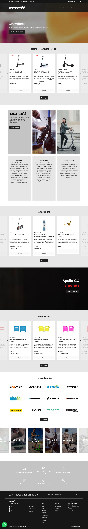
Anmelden (31, 503)
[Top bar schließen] (80, 1)
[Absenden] (76, 494)
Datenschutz (44, 517)
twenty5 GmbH (21, 526)
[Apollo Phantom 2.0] (19, 224)
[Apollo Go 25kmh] (19, 61)
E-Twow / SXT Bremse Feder (66, 236)
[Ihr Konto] (72, 7)
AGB (43, 522)
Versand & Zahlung (44, 507)
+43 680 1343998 (15, 505)
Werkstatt (57, 503)
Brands (56, 510)
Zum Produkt (72, 291)
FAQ (43, 503)
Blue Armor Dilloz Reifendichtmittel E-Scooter (44, 236)
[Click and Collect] (64, 481)
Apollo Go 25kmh (15, 72)
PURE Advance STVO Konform (66, 73)
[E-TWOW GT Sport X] (44, 61)
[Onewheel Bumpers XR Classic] (19, 328)
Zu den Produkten (17, 32)
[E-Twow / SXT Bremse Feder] (68, 224)
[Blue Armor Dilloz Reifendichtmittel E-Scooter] (44, 224)
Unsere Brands (15, 127)
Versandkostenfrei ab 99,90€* (16, 1)
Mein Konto (31, 506)
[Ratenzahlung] (24, 481)
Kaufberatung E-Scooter (58, 507)
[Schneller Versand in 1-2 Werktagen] (44, 470)
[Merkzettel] (68, 7)
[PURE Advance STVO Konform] (68, 61)
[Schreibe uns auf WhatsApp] (4, 524)
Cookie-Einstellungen (75, 526)
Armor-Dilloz (38, 232)
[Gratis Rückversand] (44, 481)
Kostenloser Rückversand (29, 1)
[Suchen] (64, 7)
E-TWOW (36, 70)
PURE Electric (62, 70)
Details (20, 90)
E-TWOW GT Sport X (41, 72)
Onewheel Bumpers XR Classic (17, 340)
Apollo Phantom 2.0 (16, 235)
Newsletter (31, 511)
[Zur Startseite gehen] (17, 7)
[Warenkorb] (75, 7)
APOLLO (11, 70)
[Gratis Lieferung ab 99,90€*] (24, 470)
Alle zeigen (44, 98)
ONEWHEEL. (12, 337)
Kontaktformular (32, 508)
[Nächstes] (80, 73)
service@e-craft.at (15, 503)
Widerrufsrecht (45, 515)
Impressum (44, 520)
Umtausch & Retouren (44, 511)
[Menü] (60, 7)
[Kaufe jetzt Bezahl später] (64, 470)
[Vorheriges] (8, 73)
